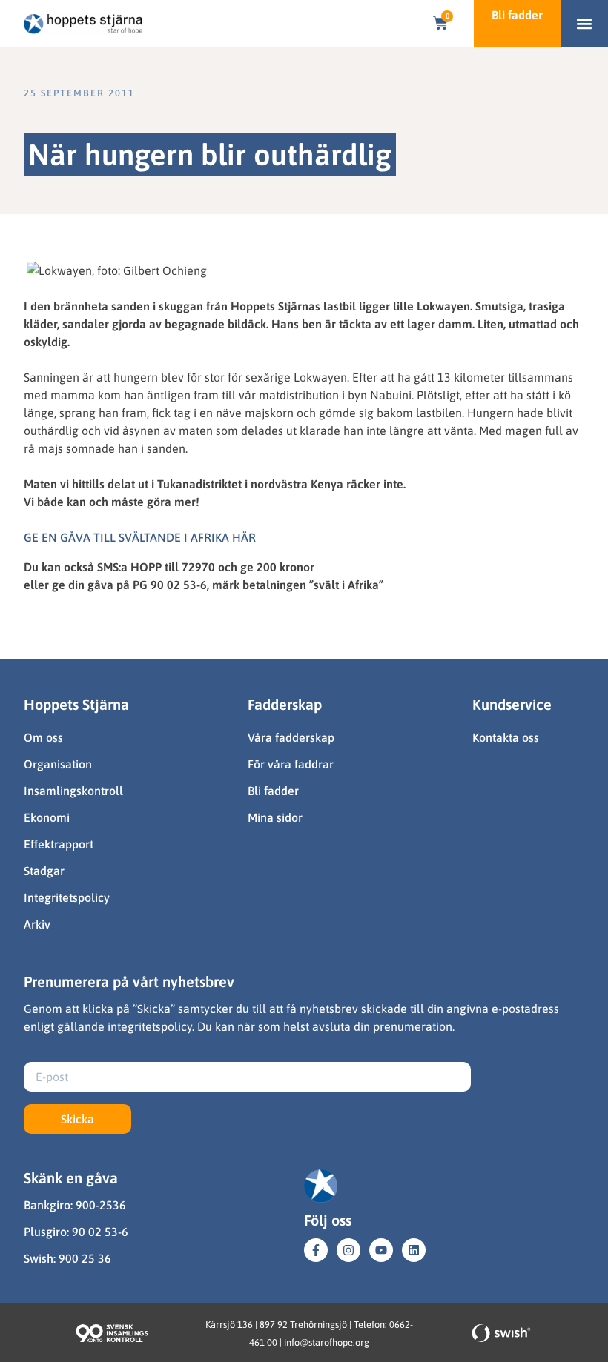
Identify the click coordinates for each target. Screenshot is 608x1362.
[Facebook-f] (316, 1250)
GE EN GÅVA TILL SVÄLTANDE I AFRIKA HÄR (140, 537)
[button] (584, 24)
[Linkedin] (414, 1250)
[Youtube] (381, 1250)
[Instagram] (348, 1250)
